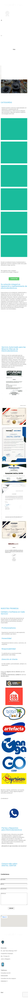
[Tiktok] (11, 32)
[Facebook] (3, 32)
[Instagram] (7, 32)
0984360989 (5, 20)
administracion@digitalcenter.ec (9, 995)
